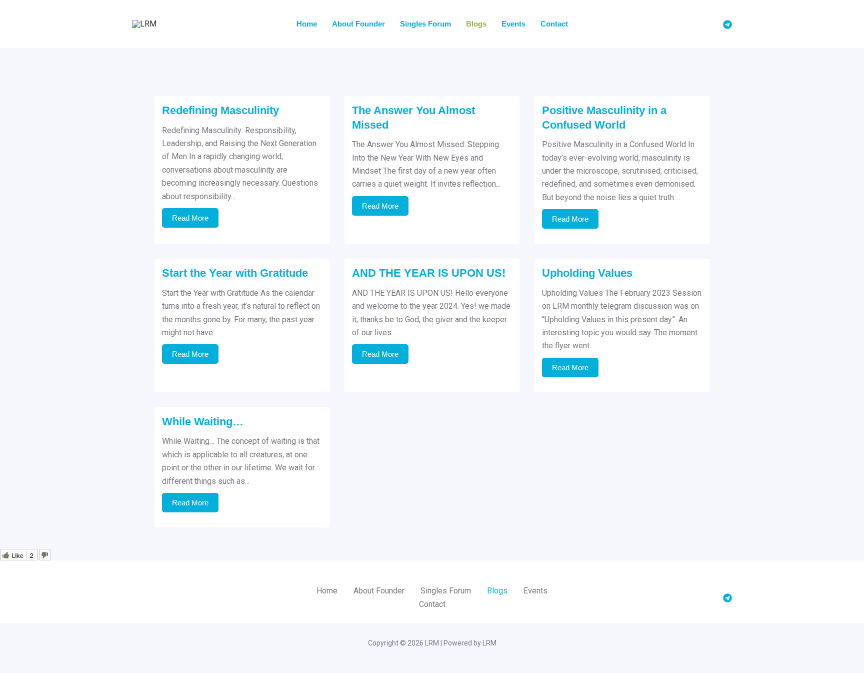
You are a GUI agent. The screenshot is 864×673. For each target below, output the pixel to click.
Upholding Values (587, 273)
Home (306, 24)
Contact (554, 24)
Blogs (476, 24)
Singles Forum (425, 24)
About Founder (358, 24)
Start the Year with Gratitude (235, 273)
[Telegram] (727, 24)
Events (514, 24)
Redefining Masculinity (220, 110)
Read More (190, 218)
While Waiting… (203, 421)
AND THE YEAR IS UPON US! (429, 273)
